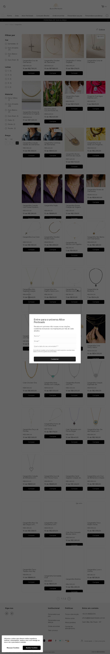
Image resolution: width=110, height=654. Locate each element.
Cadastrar (55, 359)
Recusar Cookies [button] (13, 648)
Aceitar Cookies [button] (31, 648)
